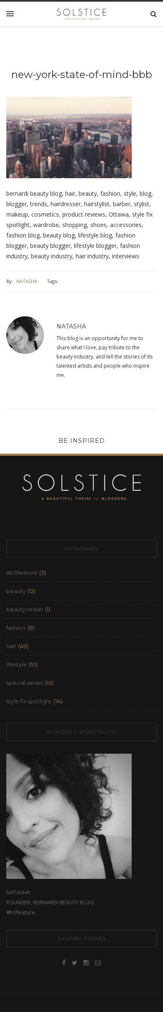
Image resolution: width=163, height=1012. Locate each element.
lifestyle (16, 664)
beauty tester (24, 609)
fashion (15, 627)
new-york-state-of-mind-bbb (81, 74)
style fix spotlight (28, 701)
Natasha (26, 281)
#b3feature (21, 572)
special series (24, 682)
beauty (15, 591)
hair (11, 646)
